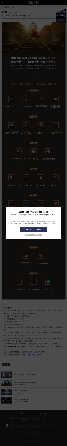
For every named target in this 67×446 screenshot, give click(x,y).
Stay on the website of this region (33, 234)
